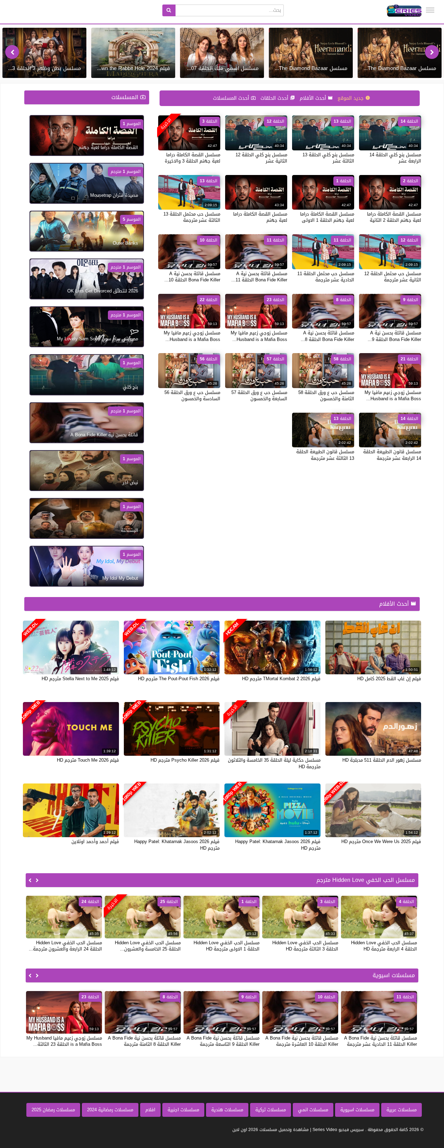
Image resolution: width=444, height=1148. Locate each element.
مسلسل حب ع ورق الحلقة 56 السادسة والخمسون (192, 395)
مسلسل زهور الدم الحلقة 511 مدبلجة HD (381, 760)
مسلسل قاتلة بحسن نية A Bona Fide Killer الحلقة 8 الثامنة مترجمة (144, 1041)
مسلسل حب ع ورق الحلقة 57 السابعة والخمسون (259, 395)
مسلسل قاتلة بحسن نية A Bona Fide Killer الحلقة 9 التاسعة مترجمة (223, 1041)
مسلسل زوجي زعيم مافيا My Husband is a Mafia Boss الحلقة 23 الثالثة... (64, 1041)
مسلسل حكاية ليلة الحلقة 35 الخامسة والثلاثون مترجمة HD (274, 763)
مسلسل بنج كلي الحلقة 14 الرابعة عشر (395, 157)
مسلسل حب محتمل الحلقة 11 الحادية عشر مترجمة (325, 276)
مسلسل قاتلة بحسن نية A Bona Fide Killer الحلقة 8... (327, 335)
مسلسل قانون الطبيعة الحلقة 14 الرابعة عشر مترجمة (392, 454)
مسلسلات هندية (227, 1109)
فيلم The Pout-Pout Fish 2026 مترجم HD (179, 678)
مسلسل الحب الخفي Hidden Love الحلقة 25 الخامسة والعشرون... (148, 945)
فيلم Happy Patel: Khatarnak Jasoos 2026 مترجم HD (278, 844)
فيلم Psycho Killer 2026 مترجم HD (185, 760)
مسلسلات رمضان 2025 (53, 1109)
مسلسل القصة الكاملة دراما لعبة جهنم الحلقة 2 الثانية (394, 217)
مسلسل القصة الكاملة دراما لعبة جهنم (260, 217)
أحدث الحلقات (275, 98)
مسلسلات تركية (270, 1109)
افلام (150, 1109)
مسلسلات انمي (313, 1109)
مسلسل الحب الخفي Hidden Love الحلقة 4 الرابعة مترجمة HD (384, 945)
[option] (400, 53)
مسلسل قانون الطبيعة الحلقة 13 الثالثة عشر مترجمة (325, 454)
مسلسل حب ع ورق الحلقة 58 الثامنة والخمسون (326, 395)
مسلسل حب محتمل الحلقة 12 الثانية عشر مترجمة (392, 276)
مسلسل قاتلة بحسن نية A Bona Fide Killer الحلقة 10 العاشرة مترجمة (301, 1041)
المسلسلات (125, 97)
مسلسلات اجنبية (183, 1109)
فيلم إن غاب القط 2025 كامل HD (389, 678)
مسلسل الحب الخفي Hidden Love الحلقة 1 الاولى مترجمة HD (226, 945)
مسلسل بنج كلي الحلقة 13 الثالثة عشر (328, 157)
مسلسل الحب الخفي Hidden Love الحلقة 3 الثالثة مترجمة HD (305, 945)
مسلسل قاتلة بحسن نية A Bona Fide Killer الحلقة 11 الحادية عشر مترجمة (380, 1041)
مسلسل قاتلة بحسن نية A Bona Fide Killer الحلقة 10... (192, 276)
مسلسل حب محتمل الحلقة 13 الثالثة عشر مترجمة (191, 217)
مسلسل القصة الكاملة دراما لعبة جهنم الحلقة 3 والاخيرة (192, 157)
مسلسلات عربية (401, 1109)
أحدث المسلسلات (232, 98)
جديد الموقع (351, 98)
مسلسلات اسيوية (357, 1109)
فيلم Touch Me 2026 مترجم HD (88, 760)
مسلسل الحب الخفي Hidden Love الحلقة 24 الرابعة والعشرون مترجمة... (65, 945)
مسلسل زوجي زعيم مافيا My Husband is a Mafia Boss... (259, 335)
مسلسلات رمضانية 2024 (110, 1109)
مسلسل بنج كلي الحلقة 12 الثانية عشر (261, 157)
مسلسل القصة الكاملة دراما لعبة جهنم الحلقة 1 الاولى (327, 217)
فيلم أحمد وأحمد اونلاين (95, 841)
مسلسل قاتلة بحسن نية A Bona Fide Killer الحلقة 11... (259, 276)
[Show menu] (430, 10)
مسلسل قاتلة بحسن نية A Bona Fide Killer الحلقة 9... (394, 335)
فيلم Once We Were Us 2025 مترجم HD (381, 841)
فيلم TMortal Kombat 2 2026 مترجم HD (281, 678)
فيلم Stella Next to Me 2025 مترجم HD (80, 678)
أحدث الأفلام (314, 98)
